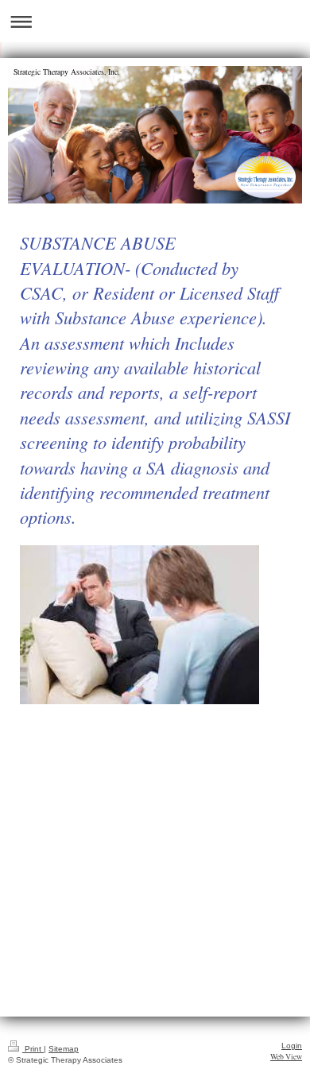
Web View (286, 1057)
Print (33, 1048)
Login (291, 1045)
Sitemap (63, 1048)
